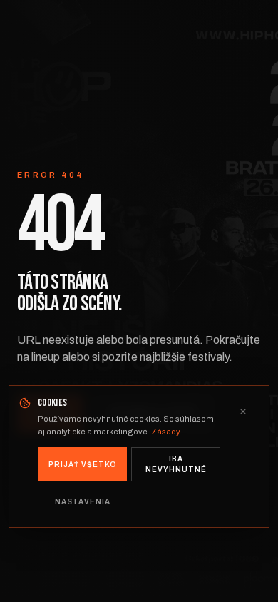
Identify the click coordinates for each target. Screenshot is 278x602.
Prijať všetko (82, 465)
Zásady (165, 431)
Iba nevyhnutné (176, 464)
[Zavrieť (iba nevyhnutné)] (243, 411)
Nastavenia (82, 502)
